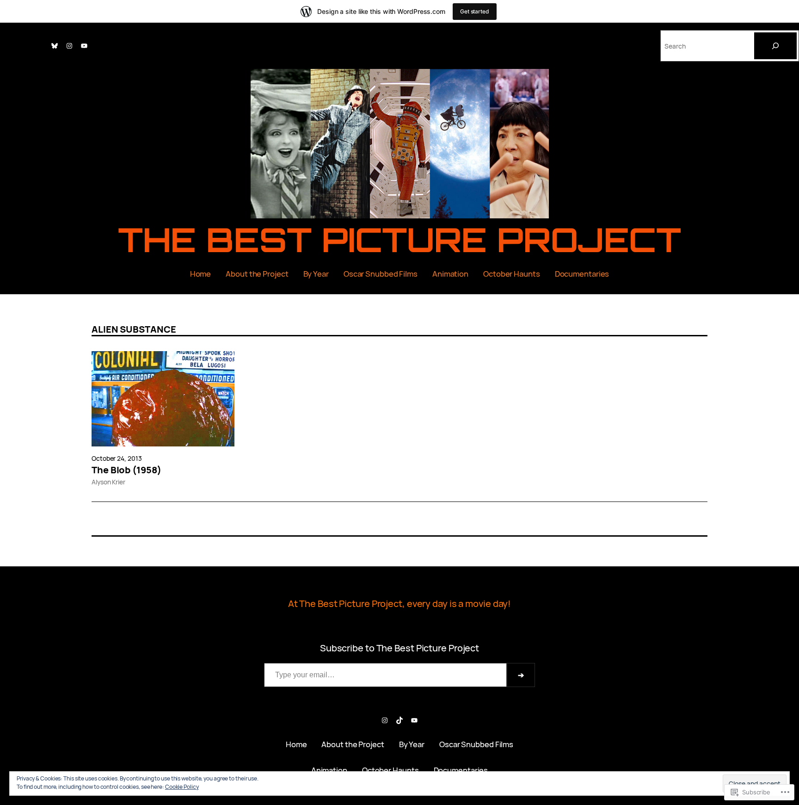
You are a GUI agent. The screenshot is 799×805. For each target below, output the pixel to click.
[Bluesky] (54, 46)
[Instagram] (69, 46)
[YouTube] (84, 46)
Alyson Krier (108, 481)
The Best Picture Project (400, 239)
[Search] (775, 45)
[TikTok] (399, 720)
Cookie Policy (182, 787)
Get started (474, 11)
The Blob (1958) (126, 470)
